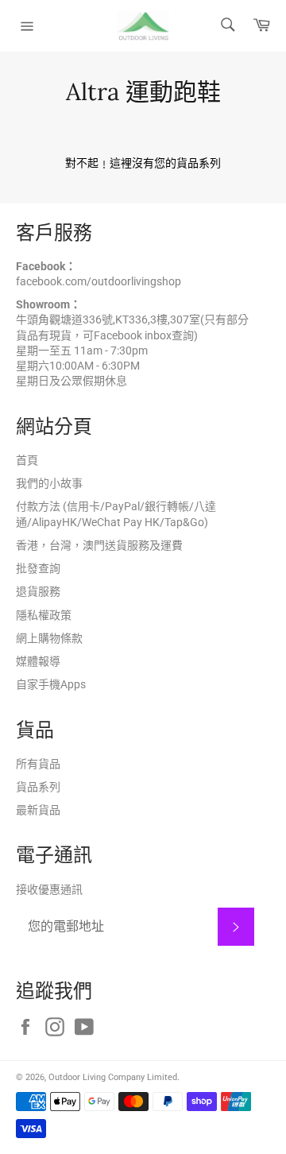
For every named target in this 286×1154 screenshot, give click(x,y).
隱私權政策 (44, 615)
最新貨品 (38, 810)
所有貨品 (38, 763)
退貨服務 (38, 591)
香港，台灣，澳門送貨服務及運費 (99, 545)
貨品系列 (38, 786)
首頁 (27, 460)
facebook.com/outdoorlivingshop (98, 281)
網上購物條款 (49, 638)
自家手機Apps (51, 684)
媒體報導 (38, 661)
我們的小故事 (49, 483)
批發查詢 (38, 568)
